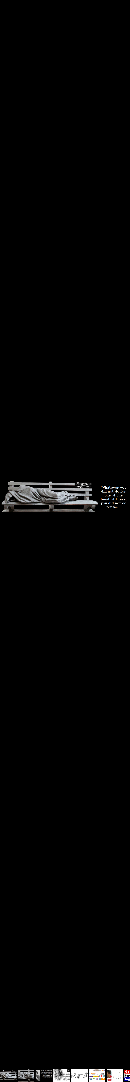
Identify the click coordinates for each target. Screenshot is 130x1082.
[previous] (4, 537)
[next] (125, 537)
